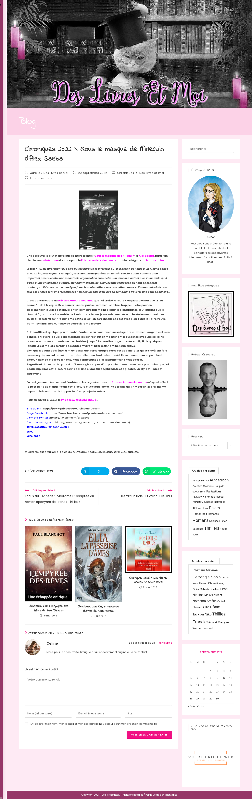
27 (197, 698)
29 (210, 698)
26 (191, 698)
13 (197, 684)
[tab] (204, 470)
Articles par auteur (204, 561)
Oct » (200, 706)
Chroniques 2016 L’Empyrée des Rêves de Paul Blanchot (48, 608)
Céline (52, 643)
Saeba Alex (119, 452)
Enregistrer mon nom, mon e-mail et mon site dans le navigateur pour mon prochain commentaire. (94, 724)
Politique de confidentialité (161, 794)
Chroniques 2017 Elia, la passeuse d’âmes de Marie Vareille (98, 608)
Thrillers (133, 452)
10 (224, 678)
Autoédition (48, 452)
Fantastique (81, 452)
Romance (95, 452)
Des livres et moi (151, 173)
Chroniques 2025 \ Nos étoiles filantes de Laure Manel (148, 580)
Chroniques (125, 173)
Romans (107, 452)
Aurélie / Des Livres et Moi (49, 173)
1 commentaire (41, 178)
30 (217, 698)
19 (191, 691)
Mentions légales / (134, 794)
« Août (191, 706)
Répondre (165, 642)
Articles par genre (204, 470)
